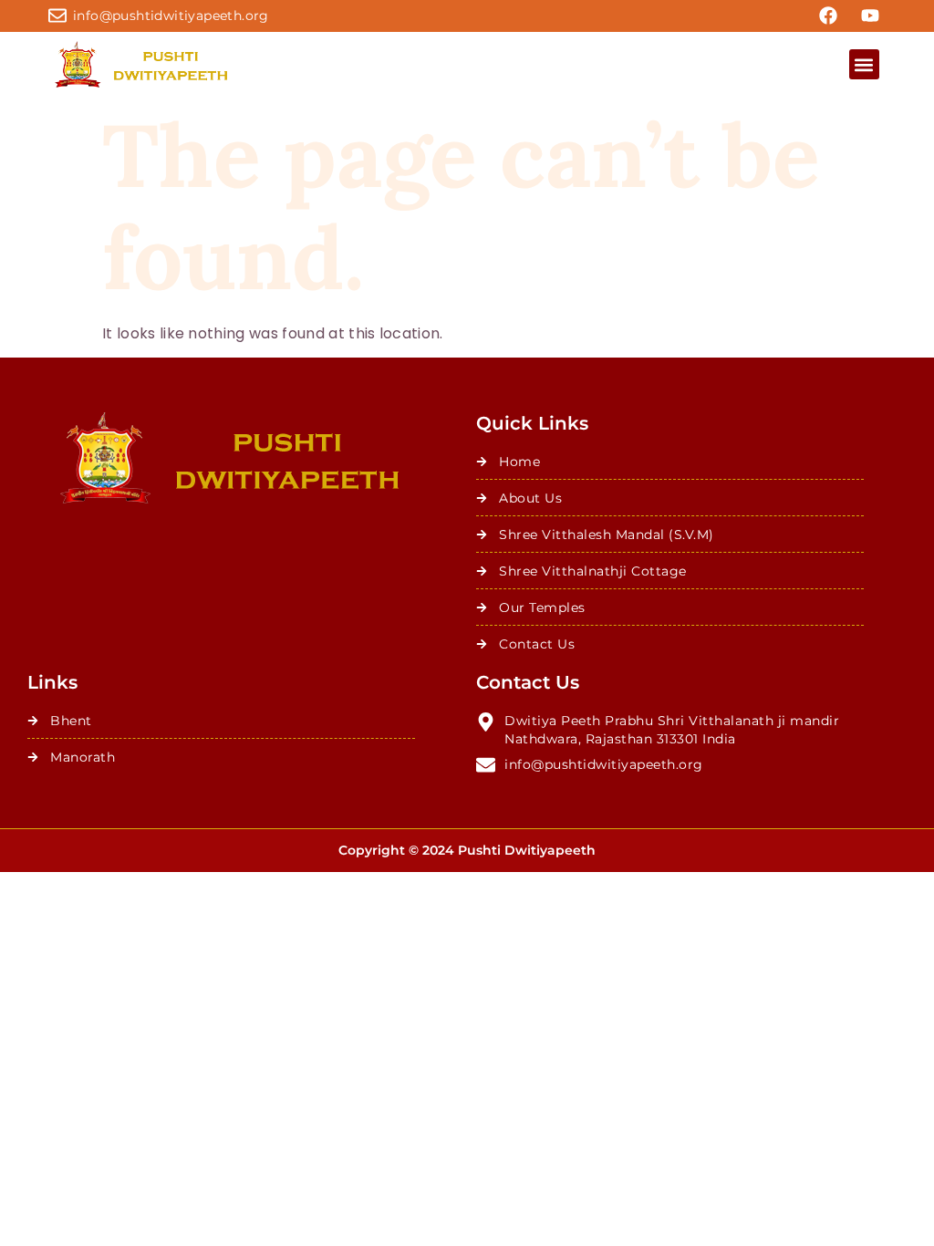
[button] (864, 64)
